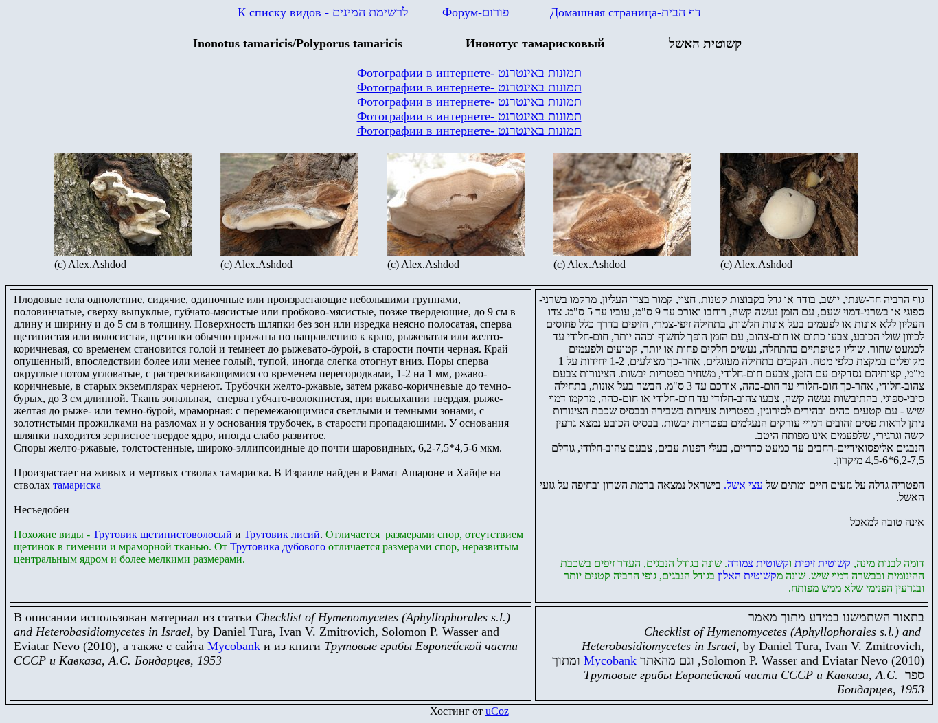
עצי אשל (743, 485)
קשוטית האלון (747, 575)
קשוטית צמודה (758, 563)
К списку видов (323, 12)
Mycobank (233, 646)
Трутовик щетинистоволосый (162, 534)
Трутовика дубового (277, 547)
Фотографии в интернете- (469, 73)
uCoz (497, 711)
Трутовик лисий (282, 534)
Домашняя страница (625, 12)
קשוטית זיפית (821, 563)
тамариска (77, 485)
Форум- (475, 12)
